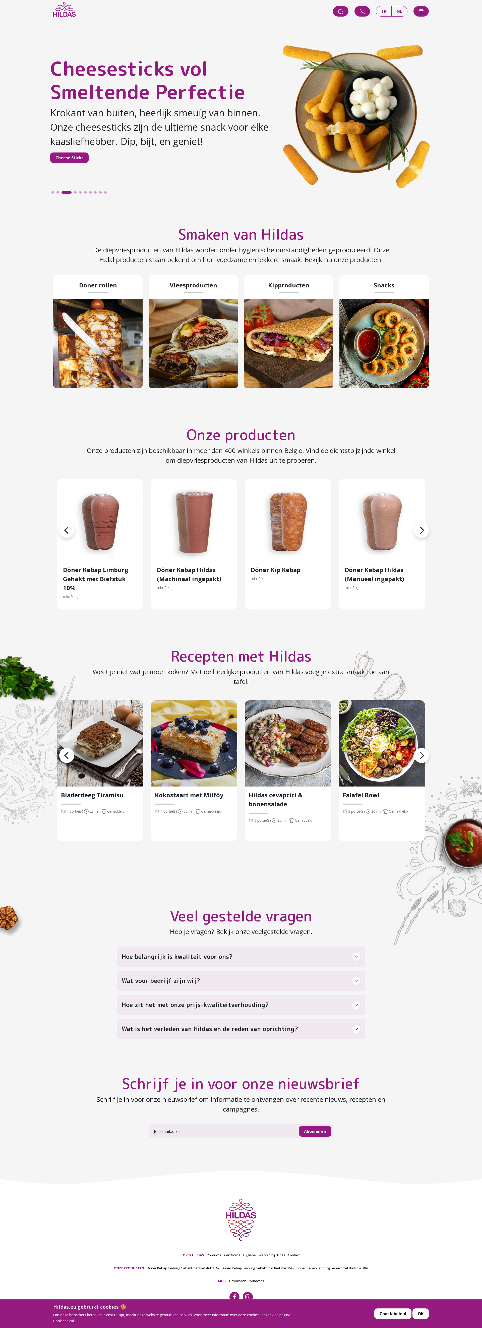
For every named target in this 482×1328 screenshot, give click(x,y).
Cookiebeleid (393, 1313)
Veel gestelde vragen (241, 916)
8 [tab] (96, 193)
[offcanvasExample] (421, 11)
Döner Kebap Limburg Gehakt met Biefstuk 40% (183, 1268)
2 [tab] (59, 193)
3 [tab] (64, 193)
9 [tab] (101, 193)
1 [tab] (53, 193)
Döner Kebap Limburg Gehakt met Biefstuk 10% (332, 1268)
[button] (59, 524)
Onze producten (241, 435)
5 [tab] (81, 193)
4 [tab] (69, 193)
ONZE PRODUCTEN (129, 1268)
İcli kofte (154, 150)
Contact (293, 1255)
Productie (214, 1255)
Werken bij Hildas (272, 1255)
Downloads (238, 1281)
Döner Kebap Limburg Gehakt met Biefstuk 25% (258, 1268)
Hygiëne (249, 1255)
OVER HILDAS (193, 1255)
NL (399, 11)
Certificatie (232, 1255)
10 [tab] (106, 193)
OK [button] (421, 1313)
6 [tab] (86, 193)
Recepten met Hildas (241, 656)
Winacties (256, 1281)
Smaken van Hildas (241, 234)
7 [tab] (91, 193)
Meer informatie (100, 522)
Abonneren (315, 1131)
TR (383, 11)
